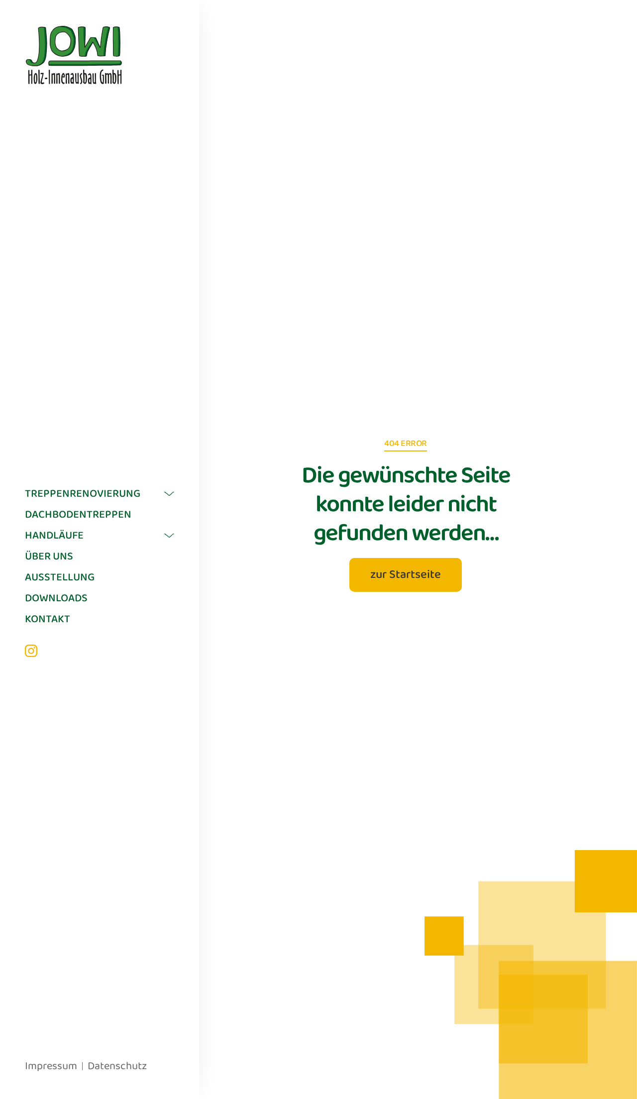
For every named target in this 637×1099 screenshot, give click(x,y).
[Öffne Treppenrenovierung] (169, 494)
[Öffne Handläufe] (169, 536)
